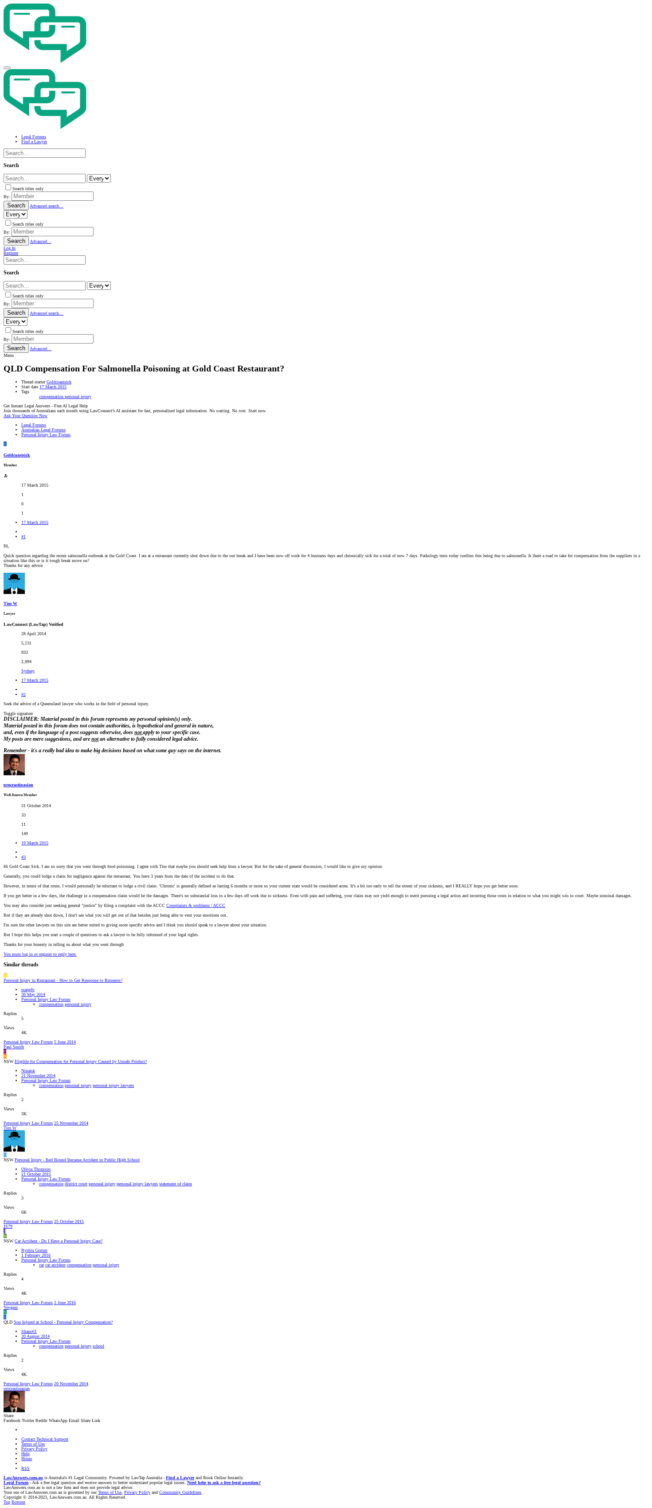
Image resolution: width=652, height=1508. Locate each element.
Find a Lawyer (180, 1477)
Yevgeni (11, 1307)
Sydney (28, 670)
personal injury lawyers (113, 1085)
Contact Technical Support (44, 1439)
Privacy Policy (34, 1448)
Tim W (10, 603)
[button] (7, 67)
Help (25, 1453)
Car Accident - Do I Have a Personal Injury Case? (58, 1240)
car (41, 1264)
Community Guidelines (180, 1492)
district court (76, 1183)
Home (26, 1458)
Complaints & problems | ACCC (195, 905)
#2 (23, 694)
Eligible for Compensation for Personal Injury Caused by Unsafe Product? (81, 1061)
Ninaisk (28, 1070)
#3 (23, 857)
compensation (52, 396)
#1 (23, 536)
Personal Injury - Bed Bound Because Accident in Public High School (77, 1159)
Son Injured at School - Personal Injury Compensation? (63, 1322)
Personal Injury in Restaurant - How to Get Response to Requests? (63, 980)
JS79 (8, 1226)
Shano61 (29, 1331)
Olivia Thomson (36, 1169)
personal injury (78, 396)
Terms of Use (33, 1444)
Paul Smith (14, 1046)
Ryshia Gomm (34, 1250)
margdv (28, 989)
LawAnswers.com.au (23, 1477)
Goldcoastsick (59, 381)
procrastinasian (18, 784)
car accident (55, 1264)
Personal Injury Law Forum (46, 999)
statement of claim (175, 1183)
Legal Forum (16, 1482)
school (98, 1346)
